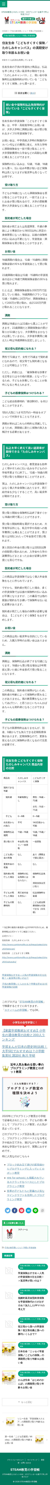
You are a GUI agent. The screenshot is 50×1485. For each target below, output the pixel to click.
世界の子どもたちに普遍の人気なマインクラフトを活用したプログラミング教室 (25, 1195)
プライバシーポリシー (15, 1460)
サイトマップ (32, 1460)
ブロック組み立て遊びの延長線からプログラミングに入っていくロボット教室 (25, 1168)
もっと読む (26, 1402)
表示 (33, 93)
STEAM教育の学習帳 (31, 1001)
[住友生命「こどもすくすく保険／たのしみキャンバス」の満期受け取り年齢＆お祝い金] (28, 1210)
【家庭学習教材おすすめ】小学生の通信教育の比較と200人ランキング (23, 1035)
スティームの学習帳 (16, 1010)
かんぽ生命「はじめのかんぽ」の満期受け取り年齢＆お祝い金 (31, 1384)
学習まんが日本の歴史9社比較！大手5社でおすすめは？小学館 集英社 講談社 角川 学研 (24, 1051)
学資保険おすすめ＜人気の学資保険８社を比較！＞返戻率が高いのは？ (31, 1277)
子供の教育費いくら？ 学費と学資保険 (20, 1247)
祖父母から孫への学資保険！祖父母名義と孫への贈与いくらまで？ (31, 1330)
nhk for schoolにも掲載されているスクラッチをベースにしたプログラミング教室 (25, 1182)
